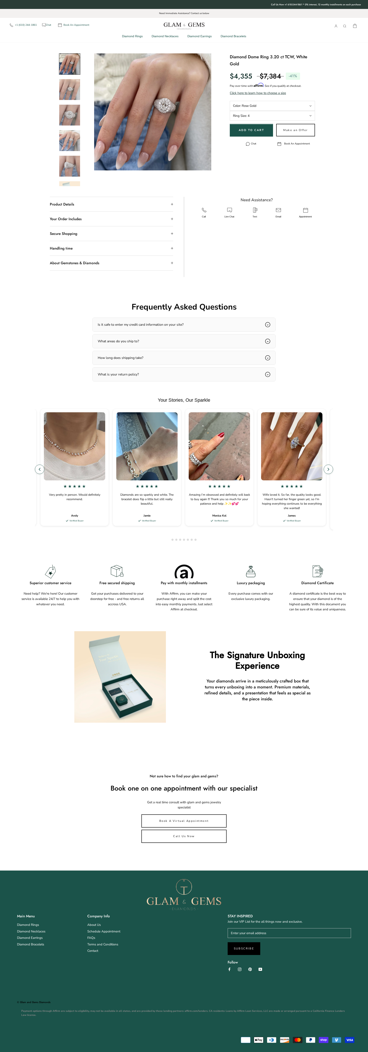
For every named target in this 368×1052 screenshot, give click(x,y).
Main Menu (26, 916)
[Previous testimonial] (39, 469)
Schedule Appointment (103, 931)
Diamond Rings (132, 36)
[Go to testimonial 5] (188, 540)
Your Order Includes (66, 218)
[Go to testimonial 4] (184, 540)
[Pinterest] (250, 969)
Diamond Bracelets (233, 36)
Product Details (62, 204)
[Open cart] (355, 25)
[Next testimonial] (328, 469)
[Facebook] (229, 969)
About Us (94, 925)
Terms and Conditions (102, 944)
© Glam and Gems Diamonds (33, 1002)
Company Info (98, 916)
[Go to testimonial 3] (180, 540)
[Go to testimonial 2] (176, 540)
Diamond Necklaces (165, 36)
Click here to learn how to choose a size (258, 93)
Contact (92, 951)
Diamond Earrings (199, 36)
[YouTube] (260, 969)
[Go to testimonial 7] (195, 540)
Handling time (61, 248)
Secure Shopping (63, 233)
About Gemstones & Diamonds (74, 262)
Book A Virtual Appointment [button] (184, 821)
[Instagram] (240, 969)
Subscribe (244, 949)
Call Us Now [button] (184, 836)
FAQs (91, 938)
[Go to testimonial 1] (172, 540)
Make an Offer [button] (295, 130)
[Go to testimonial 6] (192, 540)
